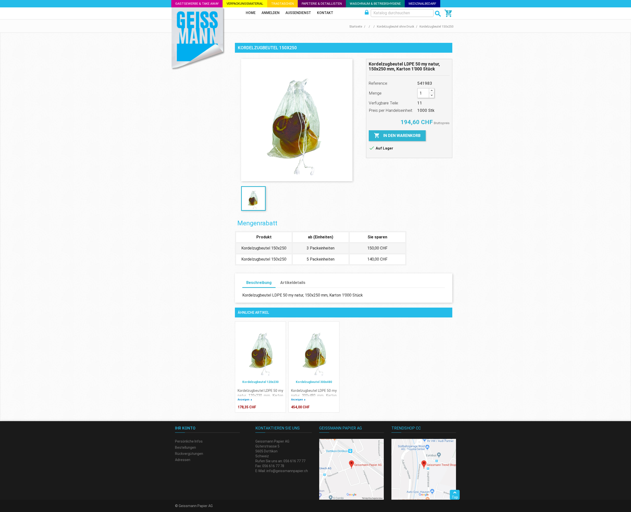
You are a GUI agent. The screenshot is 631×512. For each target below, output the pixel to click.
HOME (251, 13)
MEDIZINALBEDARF (422, 3)
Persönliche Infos (189, 441)
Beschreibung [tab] (259, 282)
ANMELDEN (271, 13)
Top (455, 497)
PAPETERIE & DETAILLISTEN (322, 3)
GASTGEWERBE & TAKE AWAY (197, 3)
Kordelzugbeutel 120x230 (260, 382)
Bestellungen (185, 447)
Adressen (182, 460)
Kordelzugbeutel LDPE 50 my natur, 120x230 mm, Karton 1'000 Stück (260, 395)
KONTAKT (325, 13)
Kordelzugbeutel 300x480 (314, 382)
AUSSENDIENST (298, 13)
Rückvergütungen (189, 454)
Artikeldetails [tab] (292, 282)
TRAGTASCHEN (282, 3)
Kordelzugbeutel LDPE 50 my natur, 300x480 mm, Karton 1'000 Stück (314, 395)
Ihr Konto (185, 428)
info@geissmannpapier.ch (287, 471)
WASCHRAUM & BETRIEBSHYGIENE (375, 3)
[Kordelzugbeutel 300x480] (314, 351)
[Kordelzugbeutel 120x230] (260, 351)
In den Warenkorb (397, 135)
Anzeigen (243, 399)
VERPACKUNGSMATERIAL (245, 3)
